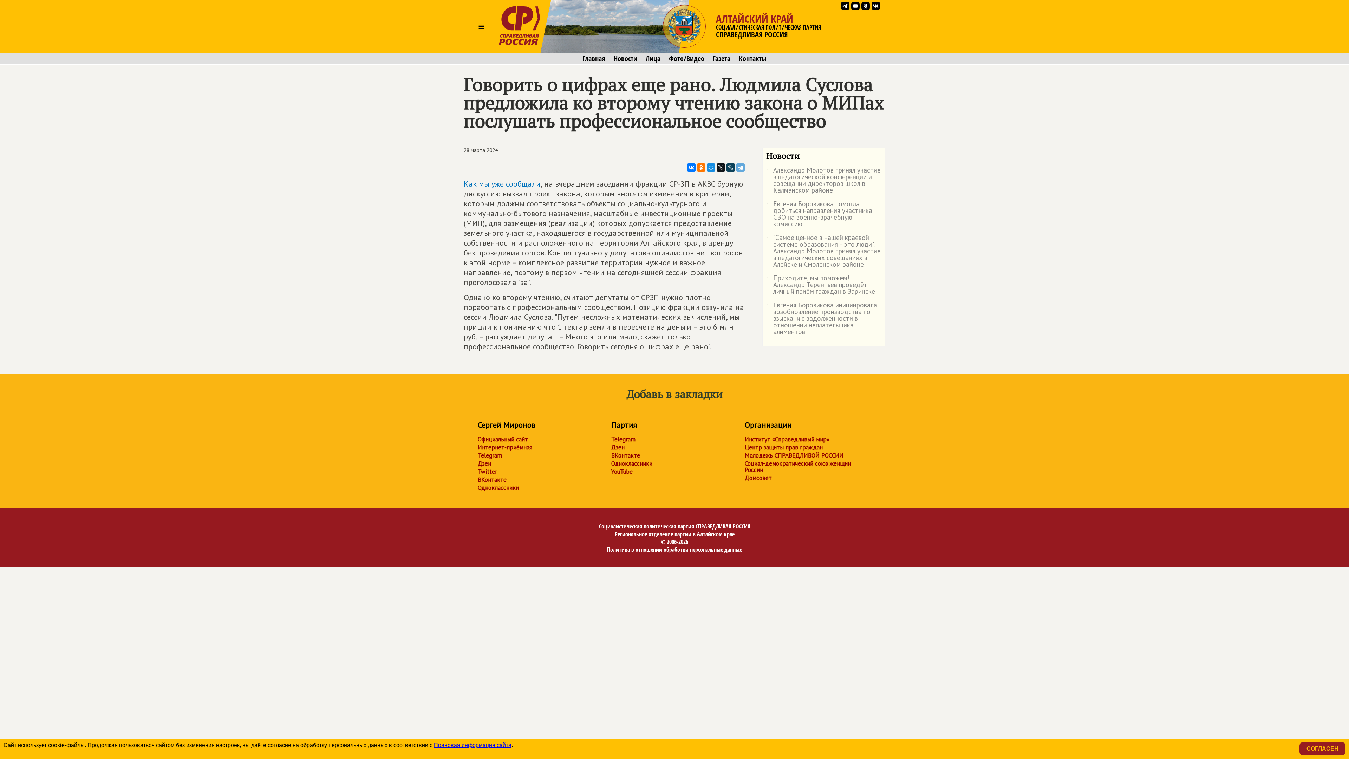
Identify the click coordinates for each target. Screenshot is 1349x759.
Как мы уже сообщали (502, 184)
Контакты (753, 59)
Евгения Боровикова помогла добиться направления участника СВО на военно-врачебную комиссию (819, 214)
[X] (721, 167)
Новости (625, 59)
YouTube (622, 471)
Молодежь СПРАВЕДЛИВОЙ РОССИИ (794, 455)
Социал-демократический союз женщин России (798, 466)
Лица (653, 59)
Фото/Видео (686, 59)
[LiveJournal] (730, 167)
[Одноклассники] (701, 167)
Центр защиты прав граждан (784, 447)
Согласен (1322, 749)
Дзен (484, 463)
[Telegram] (740, 167)
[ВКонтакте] (691, 167)
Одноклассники (498, 488)
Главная (593, 59)
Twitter (487, 471)
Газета (721, 59)
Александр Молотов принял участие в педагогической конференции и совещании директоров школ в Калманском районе (823, 180)
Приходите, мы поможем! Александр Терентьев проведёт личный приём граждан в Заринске (820, 285)
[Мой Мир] (711, 167)
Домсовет (758, 478)
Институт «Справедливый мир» (787, 439)
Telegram (490, 455)
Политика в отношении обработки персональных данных (674, 549)
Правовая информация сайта (472, 745)
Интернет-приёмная (505, 447)
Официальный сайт (503, 439)
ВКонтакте (492, 479)
